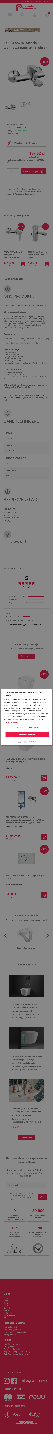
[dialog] (26, 717)
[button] (26, 727)
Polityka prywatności (12, 722)
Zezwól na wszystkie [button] (27, 735)
